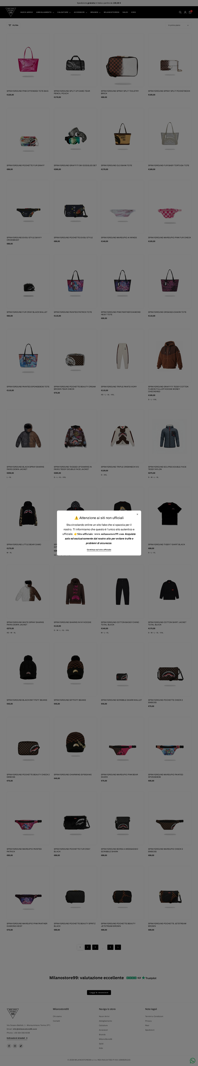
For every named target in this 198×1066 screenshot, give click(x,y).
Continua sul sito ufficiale (99, 550)
